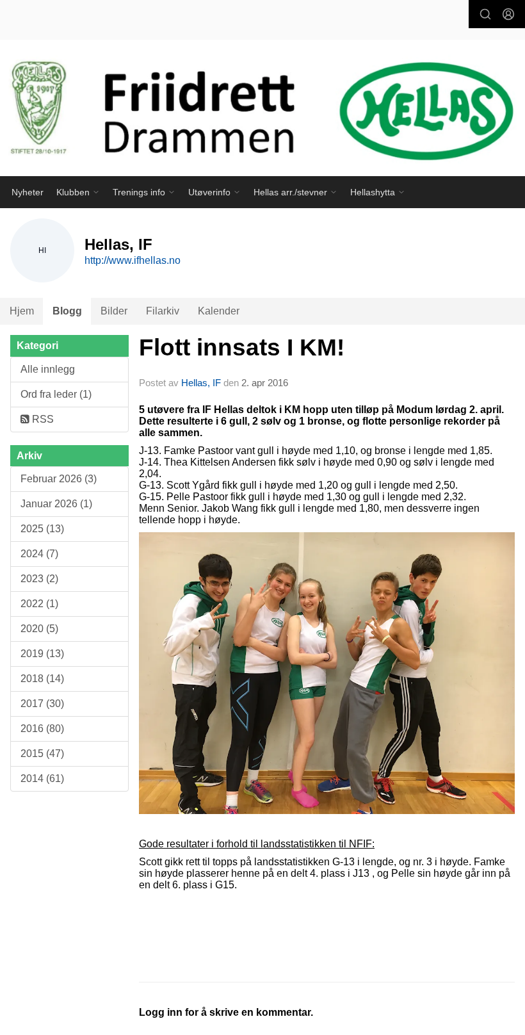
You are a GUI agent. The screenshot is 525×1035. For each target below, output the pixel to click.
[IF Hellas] (262, 114)
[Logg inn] (508, 14)
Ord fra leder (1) (56, 394)
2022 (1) (39, 603)
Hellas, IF (201, 382)
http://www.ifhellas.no (133, 260)
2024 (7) (39, 553)
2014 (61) (42, 778)
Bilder (114, 311)
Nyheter (28, 192)
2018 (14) (42, 678)
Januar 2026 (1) (56, 503)
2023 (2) (39, 578)
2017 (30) (42, 703)
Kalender (218, 311)
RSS (41, 419)
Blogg (67, 311)
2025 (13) (42, 528)
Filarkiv (162, 311)
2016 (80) (42, 728)
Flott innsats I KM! (241, 347)
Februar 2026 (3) (58, 478)
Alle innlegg (47, 369)
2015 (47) (42, 753)
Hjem (22, 311)
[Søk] (485, 14)
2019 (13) (42, 653)
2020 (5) (39, 628)
